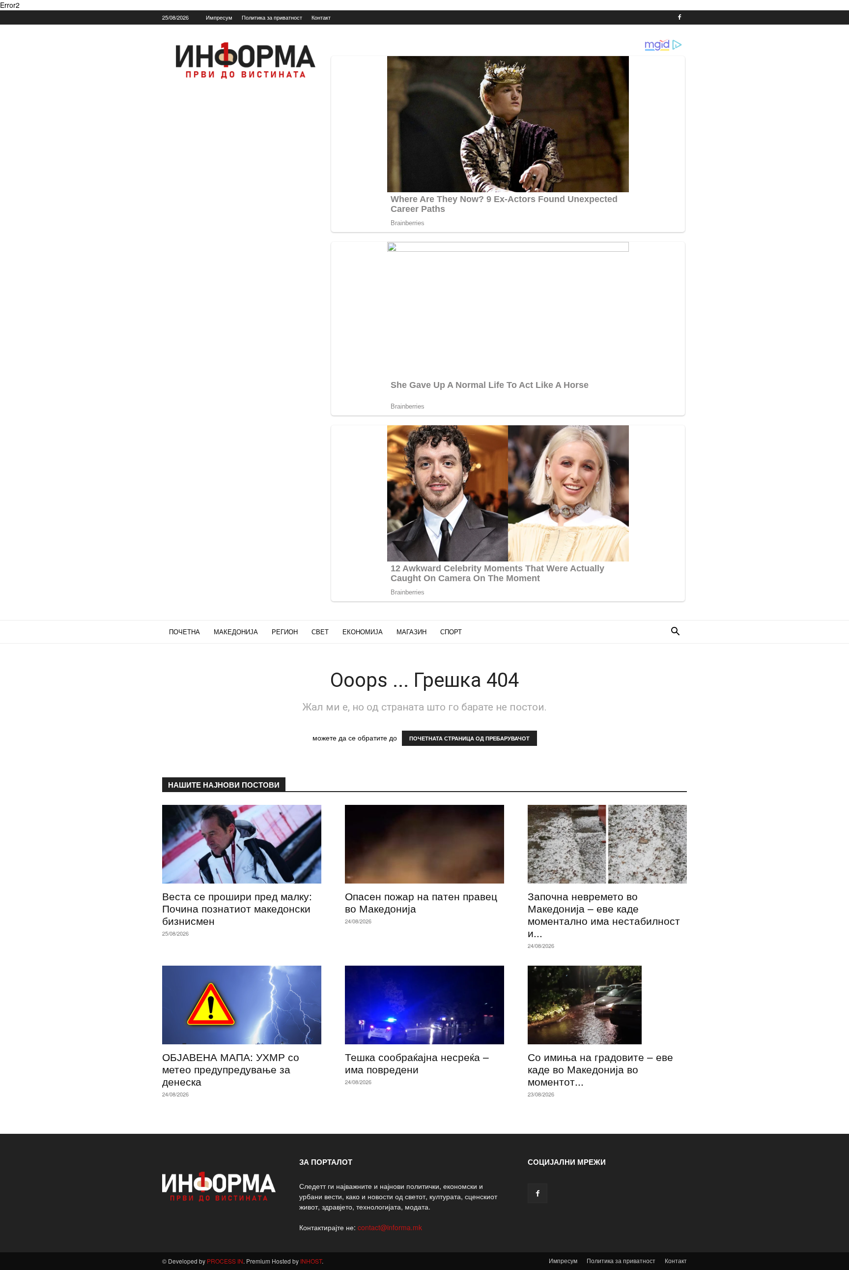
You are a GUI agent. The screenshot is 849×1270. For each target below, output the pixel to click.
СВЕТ (320, 631)
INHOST (311, 1261)
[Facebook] (679, 17)
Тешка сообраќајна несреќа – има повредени (417, 1062)
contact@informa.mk (390, 1227)
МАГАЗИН (411, 631)
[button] (675, 632)
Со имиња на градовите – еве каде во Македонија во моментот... (600, 1069)
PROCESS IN (225, 1261)
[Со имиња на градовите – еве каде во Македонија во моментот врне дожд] (607, 1005)
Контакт (321, 17)
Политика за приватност (272, 17)
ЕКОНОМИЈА (362, 631)
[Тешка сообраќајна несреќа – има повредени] (424, 1005)
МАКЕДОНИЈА (236, 631)
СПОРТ (451, 631)
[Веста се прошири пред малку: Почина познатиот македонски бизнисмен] (241, 844)
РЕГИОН (285, 631)
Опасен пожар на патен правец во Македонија (421, 902)
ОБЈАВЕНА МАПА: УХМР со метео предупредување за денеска (230, 1069)
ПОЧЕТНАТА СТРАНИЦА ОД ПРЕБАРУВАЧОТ (469, 738)
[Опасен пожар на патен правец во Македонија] (424, 844)
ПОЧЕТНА (184, 631)
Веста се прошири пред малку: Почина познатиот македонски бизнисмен (237, 908)
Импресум (219, 17)
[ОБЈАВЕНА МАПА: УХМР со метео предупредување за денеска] (241, 1005)
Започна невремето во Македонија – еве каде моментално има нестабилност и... (604, 914)
